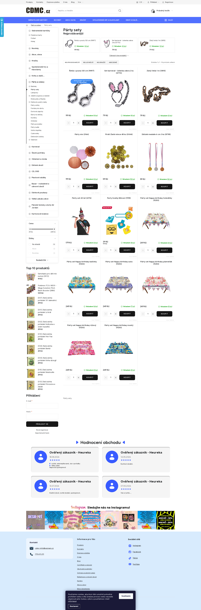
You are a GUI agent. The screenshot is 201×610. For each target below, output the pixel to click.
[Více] (169, 20)
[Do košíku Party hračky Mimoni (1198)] (127, 250)
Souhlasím (126, 596)
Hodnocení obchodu (100, 442)
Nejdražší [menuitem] (101, 62)
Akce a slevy (81, 585)
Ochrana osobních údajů (86, 573)
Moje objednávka (83, 589)
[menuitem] (39, 20)
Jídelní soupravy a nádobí (40, 96)
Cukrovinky (35, 133)
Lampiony (34, 93)
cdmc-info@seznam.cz (44, 548)
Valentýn (34, 140)
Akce (43, 249)
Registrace (169, 2)
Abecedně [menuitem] (113, 62)
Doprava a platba (53, 2)
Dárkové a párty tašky (39, 102)
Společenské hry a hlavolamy (40, 68)
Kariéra (79, 581)
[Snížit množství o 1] (68, 123)
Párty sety (35, 89)
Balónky (34, 86)
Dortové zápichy (37, 111)
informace (72, 601)
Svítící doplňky (36, 130)
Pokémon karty (36, 35)
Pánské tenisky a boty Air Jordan (43, 206)
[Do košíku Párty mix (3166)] (90, 186)
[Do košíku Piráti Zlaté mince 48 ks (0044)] (127, 186)
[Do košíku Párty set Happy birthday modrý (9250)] (127, 377)
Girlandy (34, 121)
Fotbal (33, 38)
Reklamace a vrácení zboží (87, 577)
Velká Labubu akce (40, 199)
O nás (65, 2)
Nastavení (74, 606)
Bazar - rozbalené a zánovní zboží (40, 185)
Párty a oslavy (38, 82)
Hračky (35, 61)
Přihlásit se (42, 424)
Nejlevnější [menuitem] (88, 62)
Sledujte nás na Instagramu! (108, 507)
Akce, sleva (37, 55)
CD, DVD (35, 171)
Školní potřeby (38, 153)
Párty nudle (35, 127)
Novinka (43, 253)
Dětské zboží (37, 165)
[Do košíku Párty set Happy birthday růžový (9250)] (90, 377)
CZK (140, 2)
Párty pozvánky (36, 124)
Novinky (35, 48)
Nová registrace (42, 430)
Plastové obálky (39, 178)
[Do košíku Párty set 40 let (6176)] (90, 250)
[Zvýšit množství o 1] (78, 123)
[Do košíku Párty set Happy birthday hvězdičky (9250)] (164, 250)
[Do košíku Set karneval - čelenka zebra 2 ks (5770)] (127, 123)
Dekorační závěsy (37, 137)
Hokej (33, 41)
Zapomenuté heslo (42, 433)
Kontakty (39, 2)
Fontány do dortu (37, 108)
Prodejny (29, 2)
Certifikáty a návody (84, 565)
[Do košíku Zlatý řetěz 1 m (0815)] (164, 123)
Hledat (120, 10)
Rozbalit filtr (41, 260)
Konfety (34, 118)
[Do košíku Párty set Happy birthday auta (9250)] (127, 313)
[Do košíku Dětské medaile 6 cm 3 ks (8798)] (164, 186)
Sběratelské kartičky (41, 31)
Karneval (36, 147)
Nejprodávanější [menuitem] (72, 62)
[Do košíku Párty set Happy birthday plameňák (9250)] (164, 314)
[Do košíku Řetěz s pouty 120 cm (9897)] (90, 123)
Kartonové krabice (40, 214)
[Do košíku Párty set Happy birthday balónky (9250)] (90, 313)
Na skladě (43, 244)
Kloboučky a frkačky (38, 99)
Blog (73, 2)
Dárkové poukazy (39, 193)
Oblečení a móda (39, 159)
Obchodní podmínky (84, 569)
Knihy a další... (38, 76)
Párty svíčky (35, 105)
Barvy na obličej (36, 115)
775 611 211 (39, 554)
